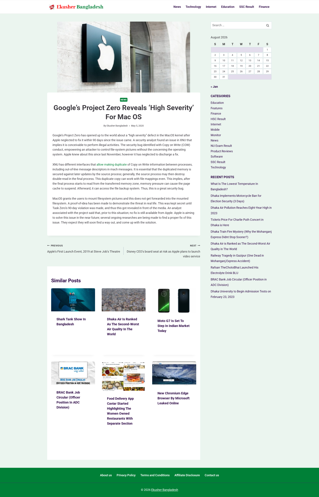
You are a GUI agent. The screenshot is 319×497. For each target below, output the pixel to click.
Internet (211, 6)
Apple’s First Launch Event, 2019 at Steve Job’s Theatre (83, 248)
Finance (264, 6)
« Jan (214, 86)
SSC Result (246, 6)
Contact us (212, 475)
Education (227, 6)
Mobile (215, 129)
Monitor (216, 135)
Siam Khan (65, 330)
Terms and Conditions (155, 475)
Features (216, 108)
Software (217, 156)
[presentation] (73, 299)
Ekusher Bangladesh (117, 125)
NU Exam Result (221, 145)
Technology (193, 6)
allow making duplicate (112, 164)
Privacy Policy (126, 475)
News (177, 6)
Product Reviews (222, 151)
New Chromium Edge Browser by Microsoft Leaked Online (174, 398)
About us (106, 475)
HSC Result (218, 119)
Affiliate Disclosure (187, 475)
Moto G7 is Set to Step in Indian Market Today (174, 326)
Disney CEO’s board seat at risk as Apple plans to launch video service (163, 251)
